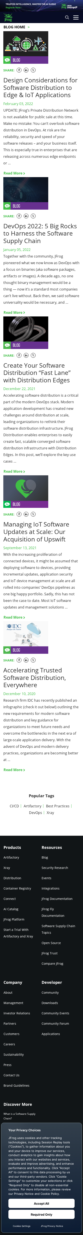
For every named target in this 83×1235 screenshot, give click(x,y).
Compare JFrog (52, 963)
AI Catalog (11, 909)
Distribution (12, 878)
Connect (10, 899)
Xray (50, 812)
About (8, 992)
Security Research (55, 868)
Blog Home (14, 27)
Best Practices (57, 806)
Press (8, 1065)
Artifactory (32, 806)
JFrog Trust (50, 953)
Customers (11, 1034)
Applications (51, 1034)
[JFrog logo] (10, 17)
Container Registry (17, 888)
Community (50, 992)
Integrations (51, 888)
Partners (10, 1023)
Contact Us (11, 1075)
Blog (45, 857)
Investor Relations (17, 1013)
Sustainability (14, 1054)
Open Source (51, 943)
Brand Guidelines (16, 1085)
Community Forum (55, 1023)
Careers (9, 1044)
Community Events (55, 1013)
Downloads (50, 1003)
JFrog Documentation (57, 899)
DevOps (35, 812)
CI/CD (14, 806)
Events (46, 878)
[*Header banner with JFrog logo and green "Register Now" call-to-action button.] (41, 6)
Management (13, 1003)
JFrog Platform (14, 919)
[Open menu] (75, 17)
